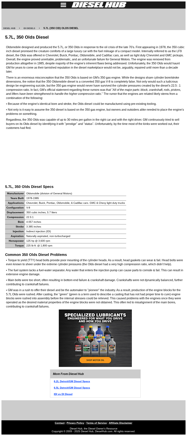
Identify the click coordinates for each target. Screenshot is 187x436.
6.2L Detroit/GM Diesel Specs (72, 381)
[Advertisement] (93, 17)
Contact (60, 423)
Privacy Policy (75, 423)
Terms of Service (96, 423)
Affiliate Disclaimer (120, 423)
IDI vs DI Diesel (63, 394)
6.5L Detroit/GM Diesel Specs (72, 387)
